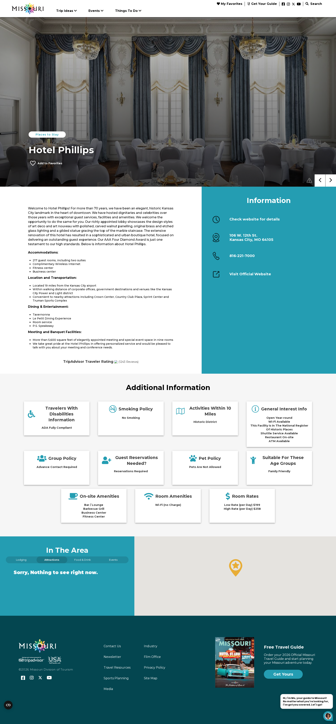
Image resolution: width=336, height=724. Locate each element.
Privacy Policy (154, 667)
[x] (293, 4)
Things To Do (126, 11)
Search (315, 4)
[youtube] (299, 4)
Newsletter (112, 657)
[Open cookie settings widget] (8, 705)
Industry (150, 646)
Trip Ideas (64, 11)
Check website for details (254, 219)
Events (94, 11)
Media (108, 689)
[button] (235, 568)
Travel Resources (117, 667)
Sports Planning (116, 678)
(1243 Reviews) (128, 362)
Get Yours (283, 674)
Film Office (152, 657)
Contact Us (112, 646)
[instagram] (288, 4)
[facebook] (283, 4)
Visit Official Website (250, 274)
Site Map (150, 678)
